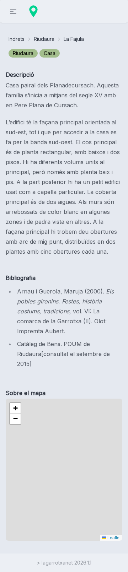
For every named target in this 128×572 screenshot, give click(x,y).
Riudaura (44, 39)
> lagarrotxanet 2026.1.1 (64, 563)
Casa (49, 53)
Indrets (17, 39)
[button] (15, 408)
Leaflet (113, 537)
